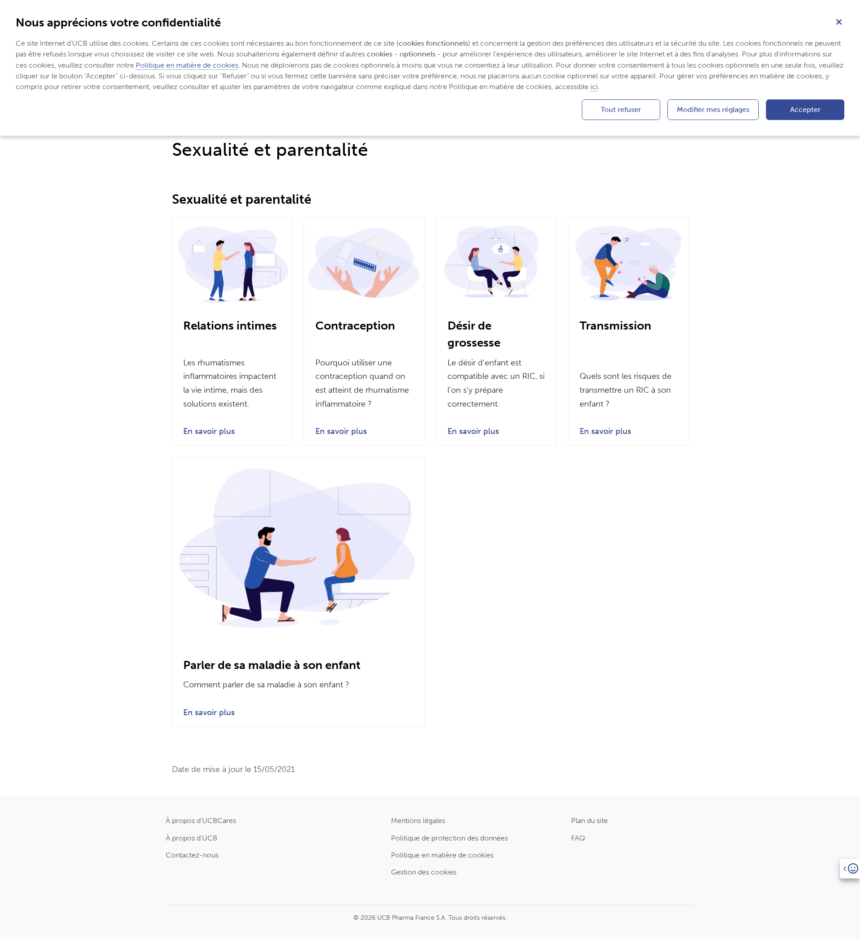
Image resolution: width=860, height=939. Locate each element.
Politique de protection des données (449, 838)
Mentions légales (418, 820)
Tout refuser (621, 109)
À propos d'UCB (191, 838)
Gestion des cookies (423, 872)
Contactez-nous (192, 855)
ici (594, 86)
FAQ (578, 838)
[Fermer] (839, 21)
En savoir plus (209, 431)
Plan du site (589, 820)
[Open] (850, 868)
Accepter (805, 109)
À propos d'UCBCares (201, 820)
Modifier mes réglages (713, 109)
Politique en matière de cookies (442, 855)
